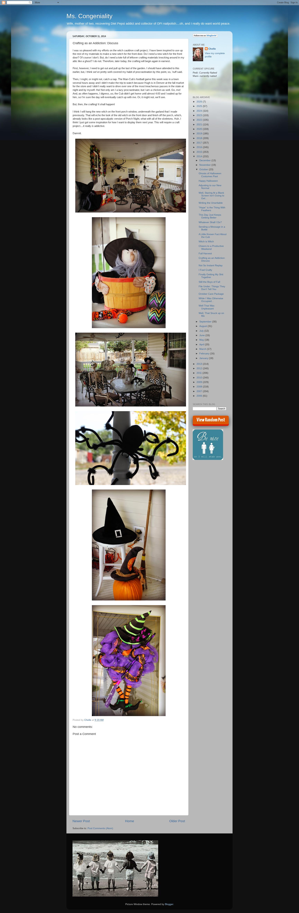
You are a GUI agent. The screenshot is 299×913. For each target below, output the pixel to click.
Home (129, 821)
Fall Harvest (205, 253)
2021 (200, 124)
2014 (200, 156)
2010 (200, 377)
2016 (200, 147)
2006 (200, 396)
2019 (200, 133)
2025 (200, 106)
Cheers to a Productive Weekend (211, 247)
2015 (200, 152)
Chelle (212, 48)
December (205, 160)
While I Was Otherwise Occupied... (211, 299)
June (202, 335)
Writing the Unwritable (211, 203)
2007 (200, 391)
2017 (200, 142)
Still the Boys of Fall (209, 282)
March (203, 349)
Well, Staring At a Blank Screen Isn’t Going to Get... (211, 196)
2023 (200, 115)
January (204, 358)
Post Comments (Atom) (100, 828)
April (202, 344)
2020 (200, 129)
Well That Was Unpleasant (206, 307)
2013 (200, 364)
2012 (200, 368)
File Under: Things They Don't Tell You (212, 288)
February (204, 353)
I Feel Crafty (205, 270)
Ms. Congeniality (89, 16)
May (202, 340)
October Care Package (211, 294)
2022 (200, 120)
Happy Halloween (208, 181)
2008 (200, 386)
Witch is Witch (206, 241)
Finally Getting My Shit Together (211, 276)
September (205, 321)
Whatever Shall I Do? (210, 222)
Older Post (177, 821)
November (205, 165)
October (204, 169)
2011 (199, 373)
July (201, 331)
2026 (200, 101)
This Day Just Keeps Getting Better (210, 216)
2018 (200, 138)
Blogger (169, 904)
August (203, 326)
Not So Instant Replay (211, 265)
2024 (200, 111)
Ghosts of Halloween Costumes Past (210, 175)
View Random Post (211, 420)
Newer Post (81, 821)
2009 (200, 382)
